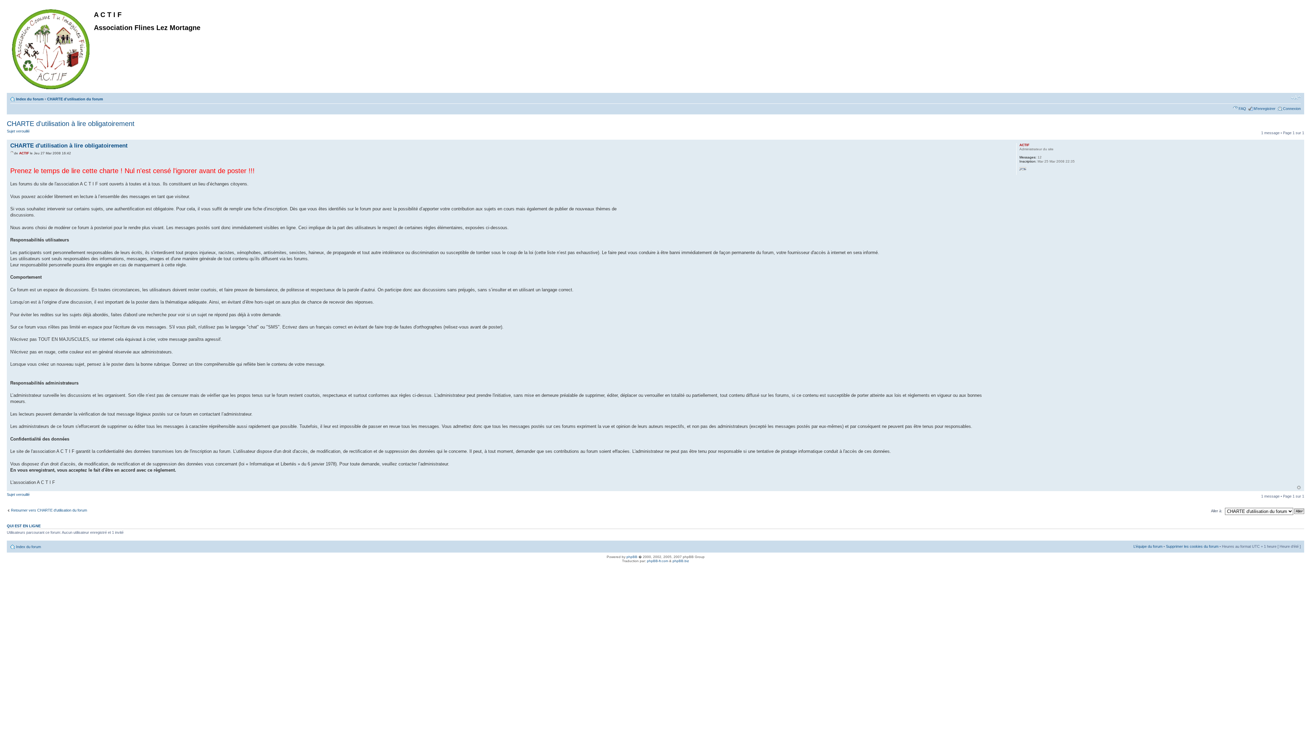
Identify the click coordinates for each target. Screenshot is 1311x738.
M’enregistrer (1264, 109)
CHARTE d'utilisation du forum (75, 99)
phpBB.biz (681, 561)
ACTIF (24, 153)
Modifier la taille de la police (1296, 98)
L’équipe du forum (1147, 546)
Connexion (1292, 109)
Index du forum (30, 99)
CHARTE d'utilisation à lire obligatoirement (71, 123)
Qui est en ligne (24, 526)
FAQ (1242, 109)
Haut (1299, 487)
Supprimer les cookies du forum (1192, 546)
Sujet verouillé (18, 131)
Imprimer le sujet (1285, 98)
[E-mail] (1022, 170)
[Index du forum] (51, 48)
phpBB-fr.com (657, 561)
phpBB (631, 557)
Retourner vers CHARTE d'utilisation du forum (49, 510)
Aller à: (1216, 511)
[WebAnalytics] (13, 568)
